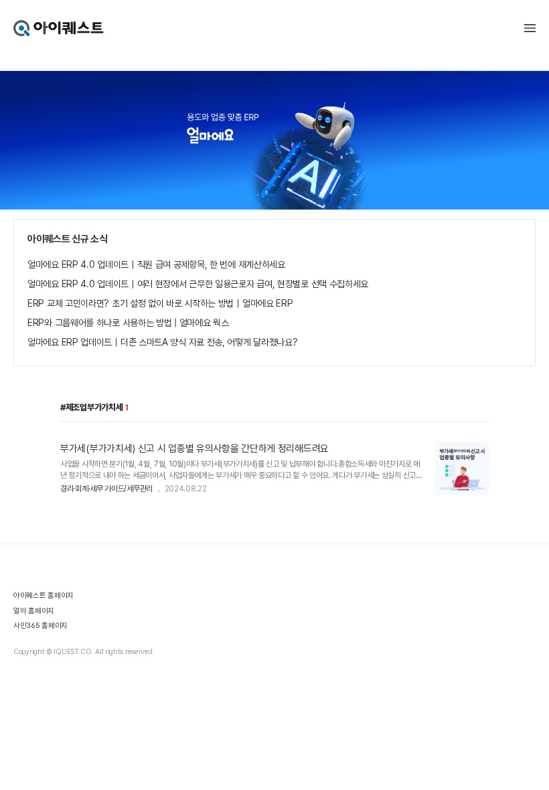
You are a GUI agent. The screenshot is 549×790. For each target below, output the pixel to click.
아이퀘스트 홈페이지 (43, 595)
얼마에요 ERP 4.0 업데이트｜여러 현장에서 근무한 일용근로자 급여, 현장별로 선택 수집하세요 (197, 284)
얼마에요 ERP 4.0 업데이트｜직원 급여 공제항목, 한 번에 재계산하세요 (156, 264)
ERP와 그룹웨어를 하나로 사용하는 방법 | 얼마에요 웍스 (127, 322)
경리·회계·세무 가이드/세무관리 (106, 488)
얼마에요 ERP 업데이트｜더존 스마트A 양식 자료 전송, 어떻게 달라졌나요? (162, 342)
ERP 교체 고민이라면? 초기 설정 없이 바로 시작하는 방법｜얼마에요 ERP (160, 303)
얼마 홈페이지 (33, 611)
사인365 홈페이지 (40, 625)
